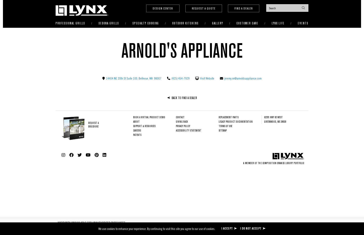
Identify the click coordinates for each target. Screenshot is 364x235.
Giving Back (182, 122)
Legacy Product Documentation (236, 122)
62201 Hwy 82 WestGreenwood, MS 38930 (275, 119)
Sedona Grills (109, 23)
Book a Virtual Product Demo (149, 117)
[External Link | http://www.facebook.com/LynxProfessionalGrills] (71, 155)
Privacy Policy (183, 126)
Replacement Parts (228, 117)
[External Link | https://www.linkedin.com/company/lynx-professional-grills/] (104, 155)
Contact (180, 117)
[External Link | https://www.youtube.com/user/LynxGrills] (88, 155)
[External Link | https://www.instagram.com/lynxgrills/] (63, 155)
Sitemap (223, 131)
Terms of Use (225, 126)
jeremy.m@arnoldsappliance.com (243, 78)
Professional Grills (70, 23)
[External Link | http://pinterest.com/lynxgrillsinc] (97, 155)
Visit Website (206, 78)
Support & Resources (144, 126)
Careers (137, 131)
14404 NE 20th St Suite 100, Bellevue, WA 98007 (133, 78)
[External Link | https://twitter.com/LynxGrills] (80, 155)
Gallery (217, 23)
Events (303, 23)
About (136, 122)
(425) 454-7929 (180, 78)
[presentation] (287, 8)
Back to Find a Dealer (184, 98)
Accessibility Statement (188, 131)
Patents (137, 135)
